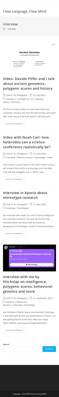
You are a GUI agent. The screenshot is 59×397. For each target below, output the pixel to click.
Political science (25, 157)
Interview (12, 29)
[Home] (4, 29)
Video (50, 157)
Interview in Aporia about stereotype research (25, 195)
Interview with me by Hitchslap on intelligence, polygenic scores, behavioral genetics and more (27, 284)
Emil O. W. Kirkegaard (16, 95)
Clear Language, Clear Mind (24, 11)
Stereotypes (23, 208)
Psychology (40, 157)
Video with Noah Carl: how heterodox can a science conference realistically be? (27, 142)
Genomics (11, 99)
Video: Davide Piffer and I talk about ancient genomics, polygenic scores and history (29, 83)
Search (6, 344)
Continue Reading (15, 124)
